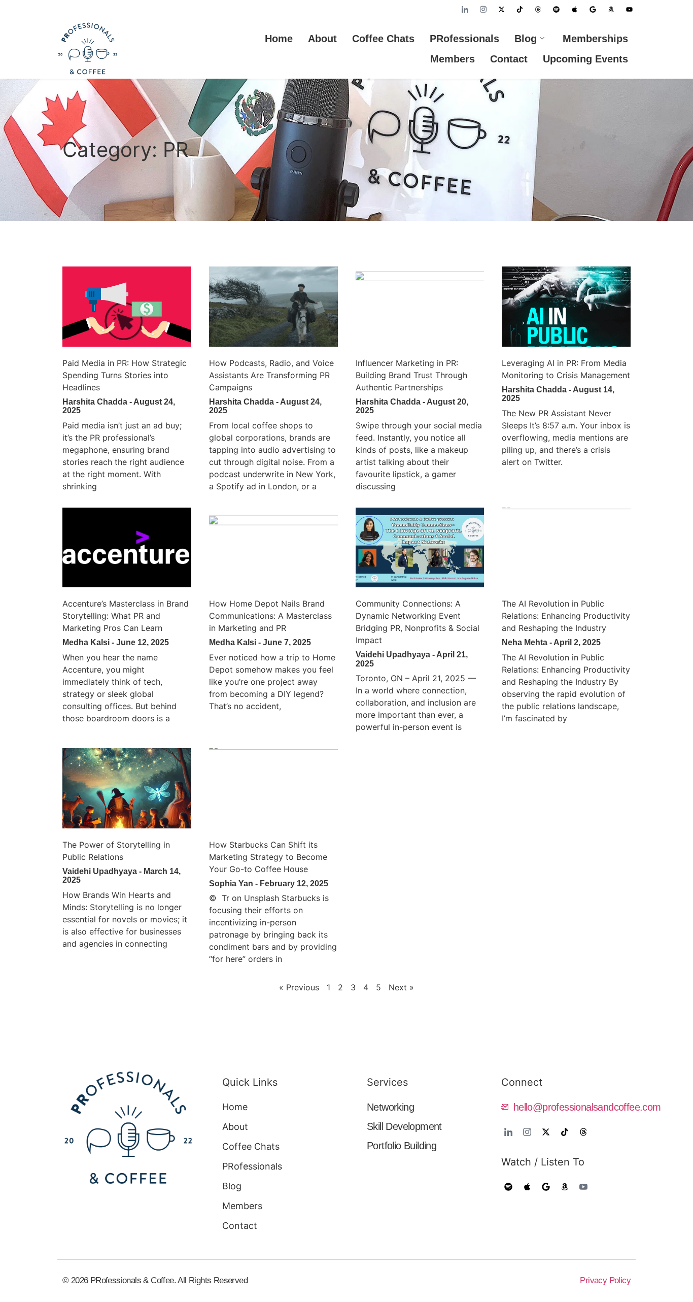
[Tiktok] (519, 9)
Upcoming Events (585, 58)
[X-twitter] (501, 9)
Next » (401, 987)
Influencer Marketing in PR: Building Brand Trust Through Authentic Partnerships (411, 375)
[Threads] (537, 9)
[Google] (592, 9)
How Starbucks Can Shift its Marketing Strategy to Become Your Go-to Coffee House (268, 857)
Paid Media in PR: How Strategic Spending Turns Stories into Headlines (124, 375)
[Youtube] (629, 9)
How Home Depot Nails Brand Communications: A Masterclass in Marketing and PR (270, 615)
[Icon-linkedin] (464, 9)
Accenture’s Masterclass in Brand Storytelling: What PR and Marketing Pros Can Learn (125, 615)
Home (279, 38)
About (322, 38)
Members (452, 58)
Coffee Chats (383, 38)
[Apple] (574, 9)
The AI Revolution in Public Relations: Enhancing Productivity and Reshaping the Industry (566, 615)
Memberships (595, 38)
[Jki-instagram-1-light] (483, 9)
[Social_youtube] (583, 1187)
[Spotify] (556, 9)
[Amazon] (610, 9)
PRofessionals (464, 38)
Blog (525, 38)
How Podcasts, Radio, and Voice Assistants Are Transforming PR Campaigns (271, 375)
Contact (509, 58)
